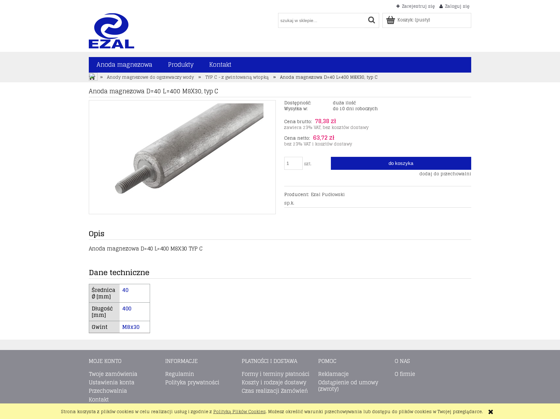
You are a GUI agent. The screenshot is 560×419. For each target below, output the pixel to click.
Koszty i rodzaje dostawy (274, 382)
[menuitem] (124, 65)
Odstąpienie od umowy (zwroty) (348, 385)
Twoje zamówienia (113, 373)
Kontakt (99, 399)
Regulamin (179, 373)
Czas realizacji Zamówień (275, 390)
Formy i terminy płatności (275, 373)
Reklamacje (333, 373)
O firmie (405, 373)
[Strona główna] (111, 30)
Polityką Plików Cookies (239, 411)
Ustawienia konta (111, 382)
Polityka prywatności (192, 382)
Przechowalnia (108, 390)
